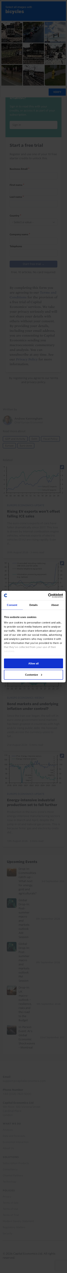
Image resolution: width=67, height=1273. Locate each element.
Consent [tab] (12, 605)
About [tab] (55, 605)
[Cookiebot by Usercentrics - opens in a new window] (48, 595)
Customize (31, 674)
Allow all (33, 663)
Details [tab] (33, 605)
